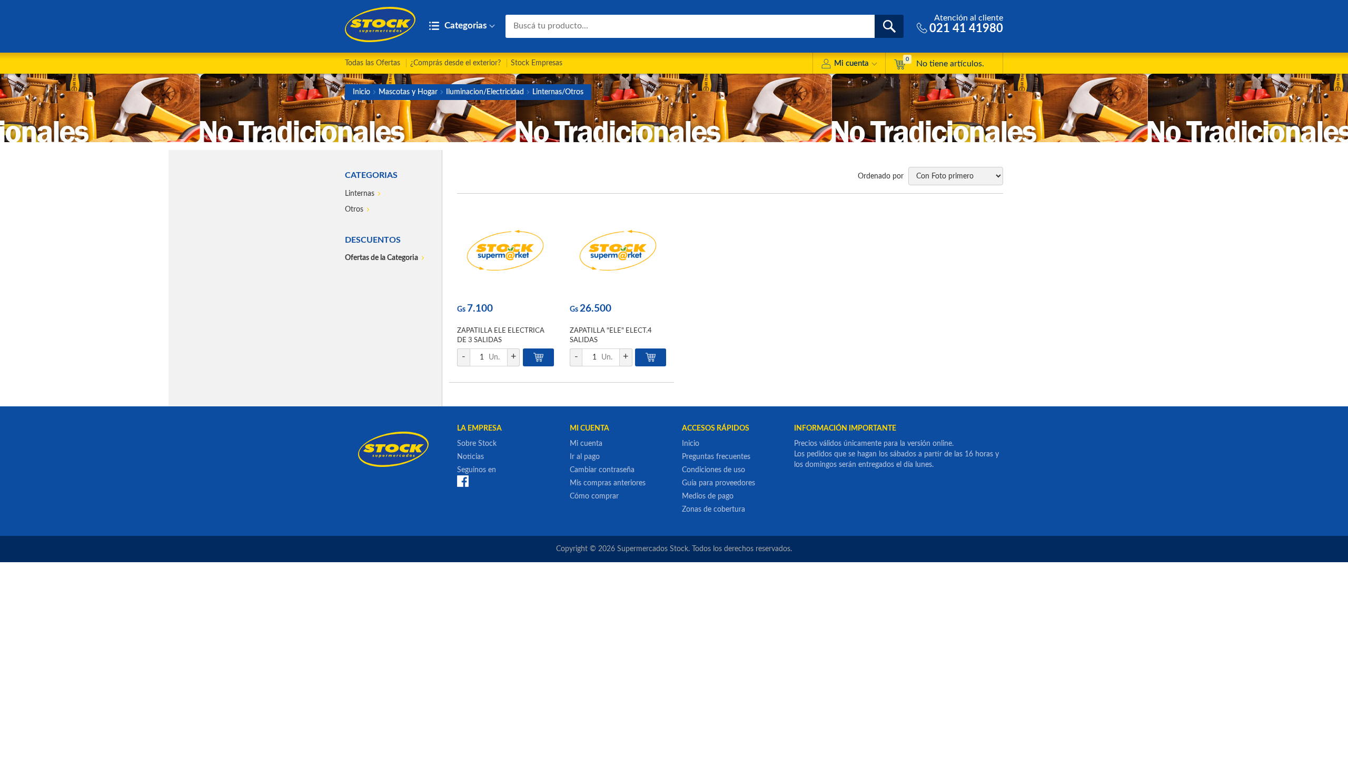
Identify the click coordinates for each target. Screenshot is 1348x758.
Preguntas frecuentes (716, 457)
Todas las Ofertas (372, 63)
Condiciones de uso (713, 470)
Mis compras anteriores (608, 483)
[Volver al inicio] (380, 24)
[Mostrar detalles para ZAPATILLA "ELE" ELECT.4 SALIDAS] (618, 250)
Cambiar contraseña (602, 470)
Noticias (470, 457)
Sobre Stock (477, 443)
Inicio (361, 92)
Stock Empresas (536, 63)
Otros (354, 209)
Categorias (464, 25)
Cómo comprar (594, 496)
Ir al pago (585, 457)
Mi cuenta (851, 63)
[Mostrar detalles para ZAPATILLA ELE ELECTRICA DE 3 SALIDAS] (505, 250)
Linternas (359, 193)
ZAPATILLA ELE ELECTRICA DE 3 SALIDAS (500, 335)
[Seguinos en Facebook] (463, 481)
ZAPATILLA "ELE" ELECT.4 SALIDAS (611, 335)
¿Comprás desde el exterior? (455, 63)
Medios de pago (708, 496)
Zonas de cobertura (713, 509)
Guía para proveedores (718, 483)
